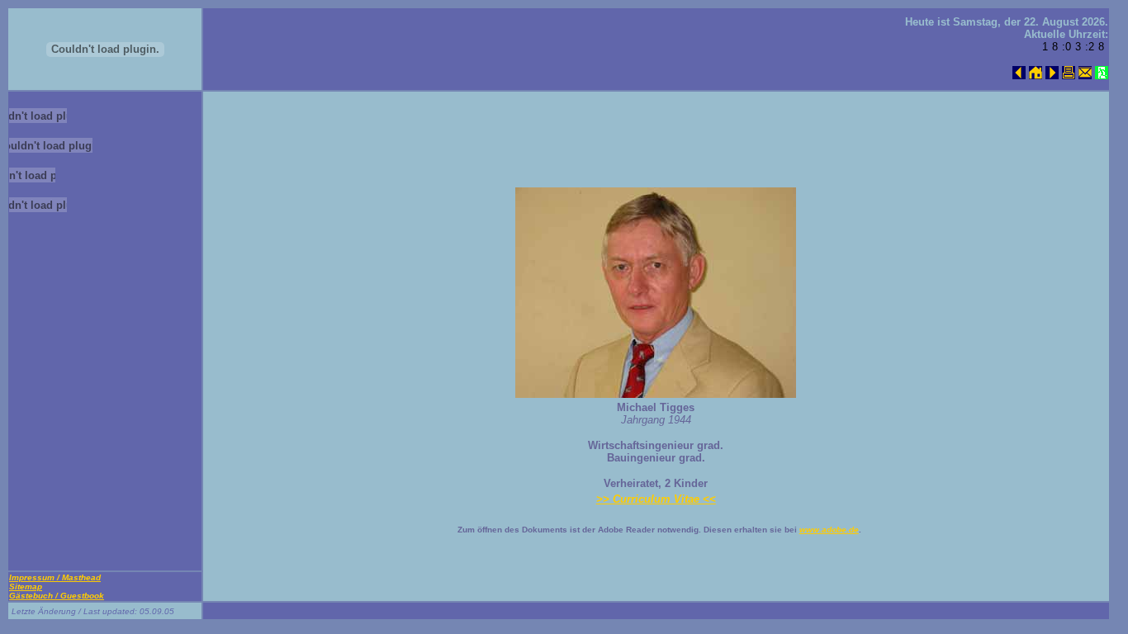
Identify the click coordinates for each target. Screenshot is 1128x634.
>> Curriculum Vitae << (656, 499)
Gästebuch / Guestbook (56, 595)
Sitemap (25, 586)
